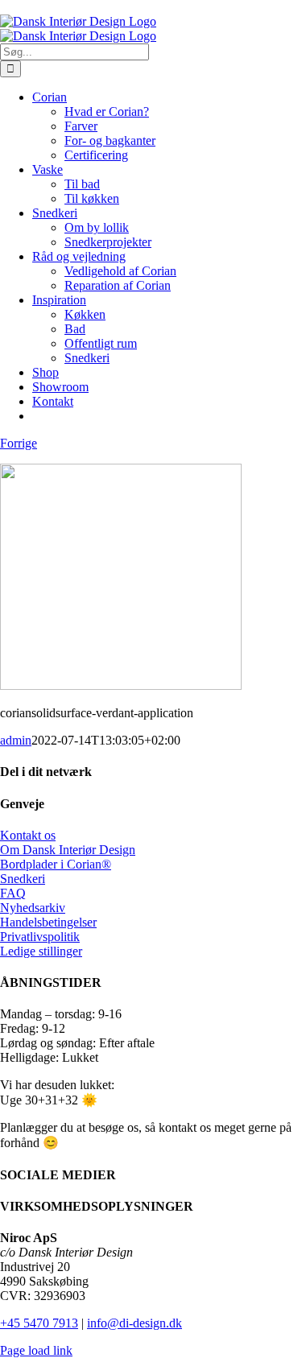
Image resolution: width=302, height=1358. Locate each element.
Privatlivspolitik (40, 936)
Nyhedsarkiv (32, 907)
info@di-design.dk (134, 1323)
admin (15, 740)
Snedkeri (22, 878)
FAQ (13, 893)
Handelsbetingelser (48, 922)
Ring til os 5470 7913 (55, 7)
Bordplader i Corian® (55, 864)
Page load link (36, 1350)
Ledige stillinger (41, 951)
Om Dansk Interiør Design (67, 849)
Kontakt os (28, 835)
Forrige (18, 443)
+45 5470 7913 (39, 1323)
